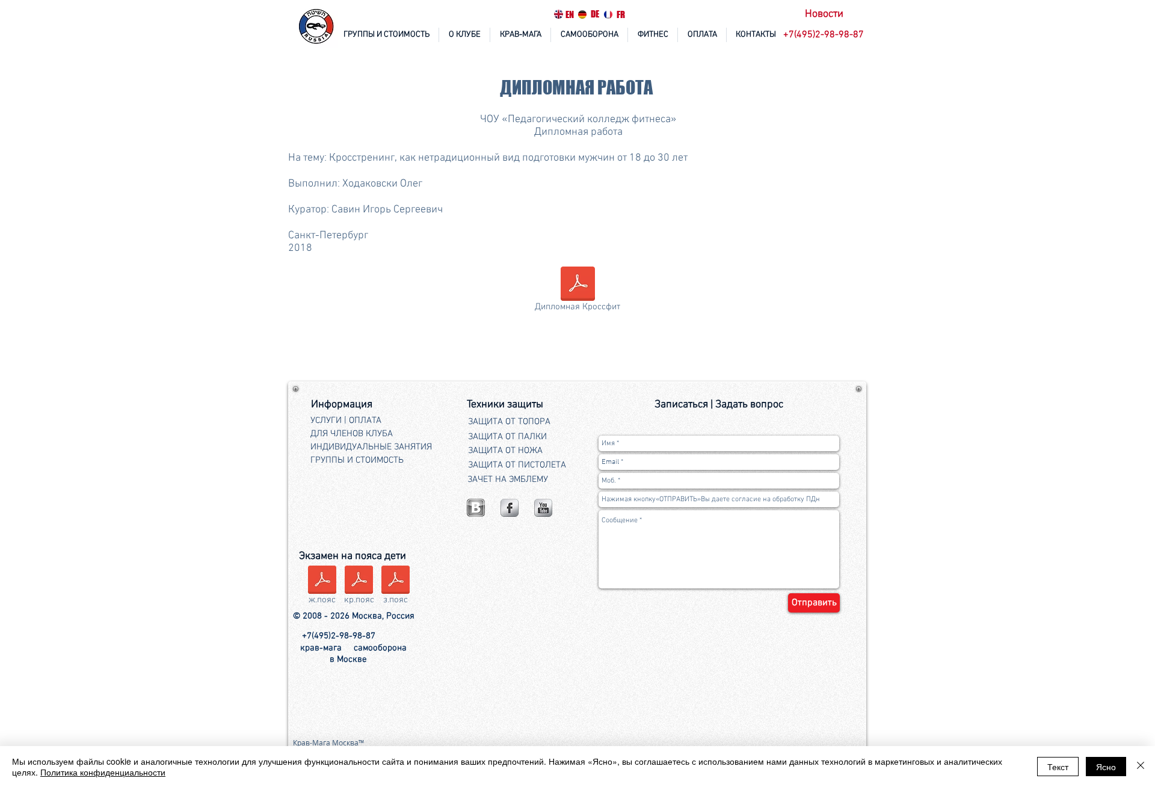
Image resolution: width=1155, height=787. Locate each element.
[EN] (558, 14)
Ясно (1106, 767)
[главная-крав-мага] (317, 27)
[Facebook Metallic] (509, 508)
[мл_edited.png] (476, 508)
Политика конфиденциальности (102, 772)
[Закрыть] (1140, 766)
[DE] (582, 14)
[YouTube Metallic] (543, 508)
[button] (824, 35)
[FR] (608, 14)
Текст (1057, 767)
